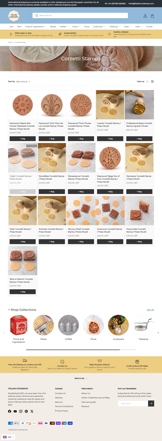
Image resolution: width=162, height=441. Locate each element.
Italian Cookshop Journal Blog (95, 397)
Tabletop (113, 26)
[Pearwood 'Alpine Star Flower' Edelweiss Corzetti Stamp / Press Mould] (22, 104)
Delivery (59, 397)
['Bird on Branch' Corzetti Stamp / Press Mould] (22, 260)
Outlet (149, 26)
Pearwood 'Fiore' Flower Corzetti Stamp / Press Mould (79, 126)
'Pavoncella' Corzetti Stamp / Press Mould (136, 230)
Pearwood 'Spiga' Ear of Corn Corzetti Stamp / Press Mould (108, 179)
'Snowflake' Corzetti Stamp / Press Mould (51, 177)
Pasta (75, 26)
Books (53, 26)
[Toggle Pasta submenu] (79, 26)
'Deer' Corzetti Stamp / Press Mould (20, 230)
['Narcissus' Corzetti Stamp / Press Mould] (139, 157)
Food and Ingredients (18, 340)
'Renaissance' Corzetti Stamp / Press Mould (78, 177)
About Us (85, 393)
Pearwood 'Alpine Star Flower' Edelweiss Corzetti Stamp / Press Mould (22, 126)
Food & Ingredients (34, 26)
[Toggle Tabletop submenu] (119, 26)
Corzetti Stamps (20, 42)
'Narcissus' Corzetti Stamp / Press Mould (138, 177)
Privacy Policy (61, 411)
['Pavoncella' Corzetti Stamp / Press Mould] (139, 210)
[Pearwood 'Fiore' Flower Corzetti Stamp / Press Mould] (81, 104)
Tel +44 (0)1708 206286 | (115, 4)
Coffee (63, 26)
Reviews (85, 406)
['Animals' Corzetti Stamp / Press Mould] (51, 210)
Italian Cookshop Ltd (20, 430)
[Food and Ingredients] (18, 325)
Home (10, 42)
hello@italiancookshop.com (141, 4)
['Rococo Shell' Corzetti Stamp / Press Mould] (81, 210)
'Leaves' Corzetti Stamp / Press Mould (108, 124)
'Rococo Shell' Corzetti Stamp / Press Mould (78, 230)
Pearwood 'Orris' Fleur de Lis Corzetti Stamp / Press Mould (51, 126)
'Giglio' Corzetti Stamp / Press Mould (21, 177)
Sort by (11, 81)
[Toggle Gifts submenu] (141, 26)
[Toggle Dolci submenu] (130, 26)
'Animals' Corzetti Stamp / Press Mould (51, 230)
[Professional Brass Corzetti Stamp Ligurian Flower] (139, 104)
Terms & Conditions (64, 406)
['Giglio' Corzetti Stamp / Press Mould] (22, 157)
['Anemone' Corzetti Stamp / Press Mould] (110, 210)
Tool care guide (88, 402)
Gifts (138, 26)
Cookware (98, 26)
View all (150, 310)
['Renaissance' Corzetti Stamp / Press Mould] (81, 157)
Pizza (86, 26)
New (19, 26)
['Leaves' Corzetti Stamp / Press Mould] (110, 104)
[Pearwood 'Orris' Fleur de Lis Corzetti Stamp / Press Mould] (51, 104)
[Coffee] (68, 325)
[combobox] (80, 15)
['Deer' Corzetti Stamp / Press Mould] (22, 210)
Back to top (80, 378)
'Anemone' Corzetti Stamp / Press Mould (109, 230)
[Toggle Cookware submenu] (104, 26)
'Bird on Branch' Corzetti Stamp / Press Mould (21, 280)
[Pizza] (93, 325)
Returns (59, 402)
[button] (152, 16)
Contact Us (60, 393)
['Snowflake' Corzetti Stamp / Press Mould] (51, 157)
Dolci (126, 26)
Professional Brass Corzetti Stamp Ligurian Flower (139, 124)
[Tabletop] (143, 325)
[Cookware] (118, 325)
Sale (11, 26)
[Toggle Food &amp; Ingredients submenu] (45, 26)
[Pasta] (43, 325)
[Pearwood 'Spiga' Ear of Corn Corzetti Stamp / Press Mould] (110, 157)
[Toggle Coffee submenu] (67, 26)
